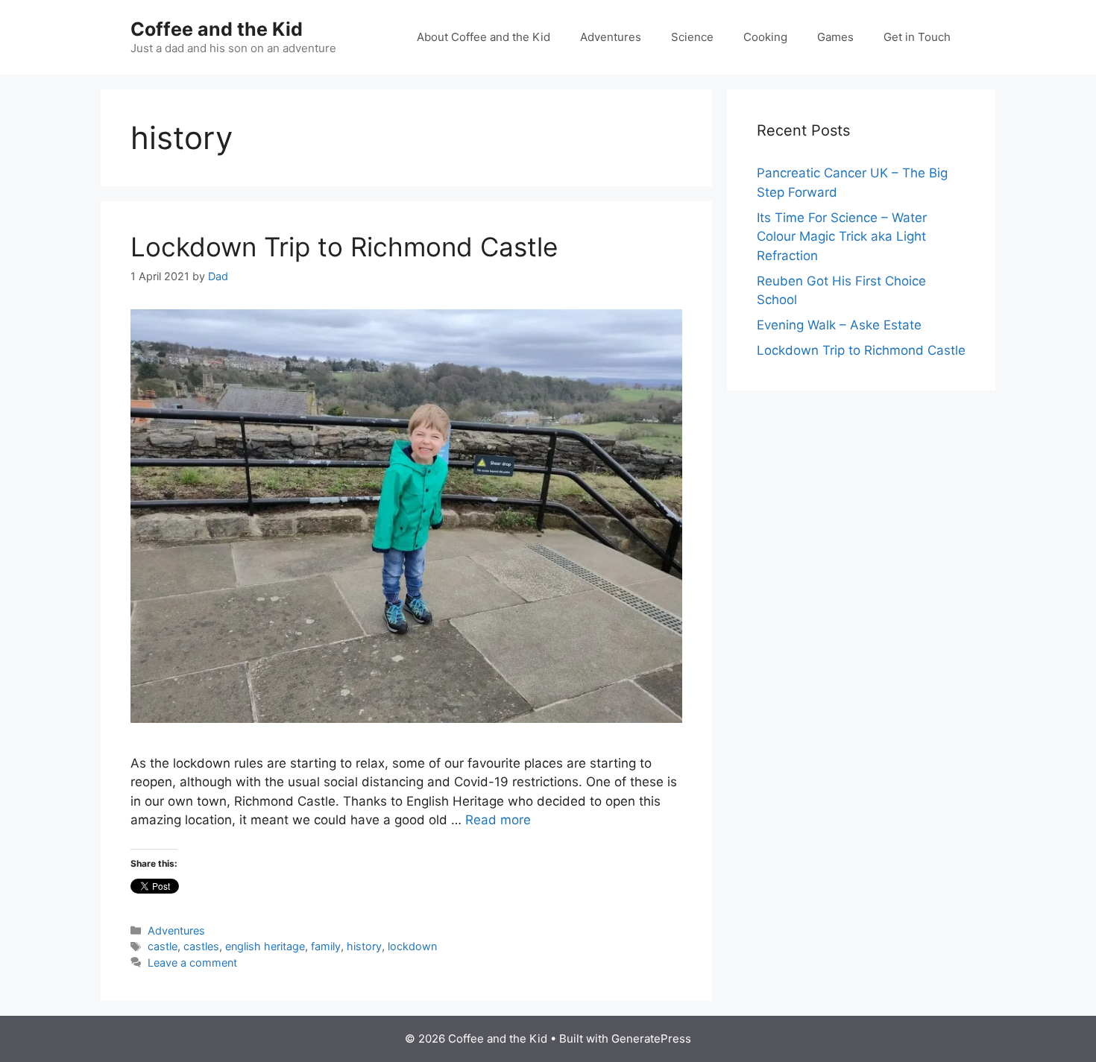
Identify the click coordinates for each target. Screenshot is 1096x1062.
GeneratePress (651, 1038)
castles (201, 946)
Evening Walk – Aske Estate (839, 324)
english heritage (265, 946)
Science (692, 37)
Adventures (610, 37)
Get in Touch (917, 37)
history (364, 946)
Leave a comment (192, 962)
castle (162, 946)
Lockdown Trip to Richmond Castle (344, 246)
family (326, 946)
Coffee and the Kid (216, 29)
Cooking (765, 37)
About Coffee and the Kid (483, 37)
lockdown (412, 946)
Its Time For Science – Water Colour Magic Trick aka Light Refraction (842, 236)
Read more (498, 819)
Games (835, 37)
